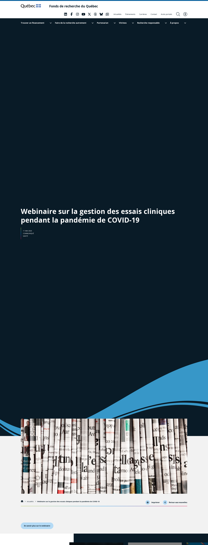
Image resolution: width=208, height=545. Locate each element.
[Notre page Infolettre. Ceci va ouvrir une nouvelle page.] (107, 14)
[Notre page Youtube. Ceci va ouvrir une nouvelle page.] (83, 14)
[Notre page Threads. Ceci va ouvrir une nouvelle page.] (95, 14)
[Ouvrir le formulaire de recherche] (178, 14)
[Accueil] (22, 501)
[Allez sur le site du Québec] (31, 6)
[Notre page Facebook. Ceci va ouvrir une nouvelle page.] (71, 14)
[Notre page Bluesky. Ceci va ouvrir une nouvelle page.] (101, 14)
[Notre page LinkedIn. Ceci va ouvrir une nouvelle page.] (65, 14)
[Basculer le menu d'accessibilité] (185, 14)
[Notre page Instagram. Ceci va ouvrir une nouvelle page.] (77, 14)
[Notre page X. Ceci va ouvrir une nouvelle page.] (89, 14)
